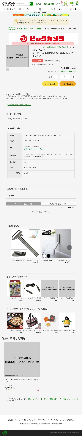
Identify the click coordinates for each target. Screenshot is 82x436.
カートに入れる (50, 84)
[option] (17, 56)
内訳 (74, 71)
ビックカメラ (33, 399)
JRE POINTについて (43, 420)
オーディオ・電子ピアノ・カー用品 (53, 399)
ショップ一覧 (21, 420)
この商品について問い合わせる (57, 47)
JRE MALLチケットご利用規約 (28, 424)
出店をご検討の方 (44, 424)
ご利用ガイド (12, 420)
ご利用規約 (70, 420)
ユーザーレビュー (24, 204)
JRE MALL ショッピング (11, 29)
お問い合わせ (31, 420)
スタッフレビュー (58, 204)
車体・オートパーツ (26, 29)
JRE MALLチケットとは (58, 420)
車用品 (39, 29)
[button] (69, 247)
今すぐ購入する (67, 84)
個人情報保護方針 (57, 424)
